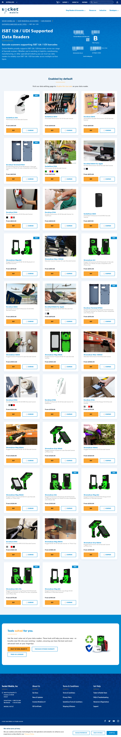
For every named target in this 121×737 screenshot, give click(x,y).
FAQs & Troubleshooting (100, 697)
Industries (102, 10)
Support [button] (64, 2)
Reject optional (98, 733)
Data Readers (46, 21)
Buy (13, 130)
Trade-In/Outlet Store (100, 693)
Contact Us (75, 2)
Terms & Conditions (69, 693)
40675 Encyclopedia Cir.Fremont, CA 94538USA (10, 695)
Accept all (112, 733)
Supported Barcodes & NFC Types (14, 24)
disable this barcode (64, 86)
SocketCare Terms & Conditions (72, 702)
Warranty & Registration (101, 702)
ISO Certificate (36, 706)
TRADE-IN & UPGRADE (17, 654)
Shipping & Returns (69, 706)
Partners (84, 2)
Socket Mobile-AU (8, 21)
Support (95, 706)
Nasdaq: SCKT (8, 706)
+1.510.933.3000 (16, 703)
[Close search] (111, 2)
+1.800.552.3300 (16, 700)
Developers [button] (113, 10)
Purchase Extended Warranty (45, 649)
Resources (92, 10)
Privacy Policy (67, 697)
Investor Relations (38, 702)
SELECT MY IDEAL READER (18, 649)
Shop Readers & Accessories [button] (75, 10)
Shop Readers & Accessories (28, 21)
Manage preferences (81, 733)
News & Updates (37, 697)
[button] (91, 2)
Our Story (35, 693)
